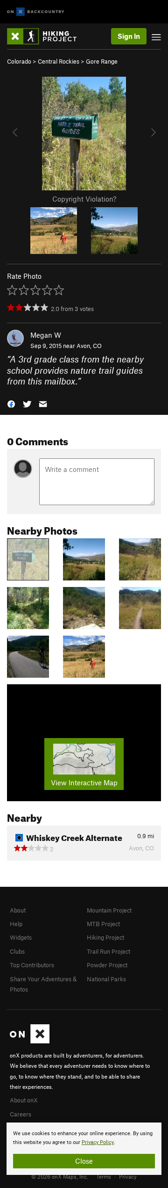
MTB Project (103, 923)
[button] (11, 403)
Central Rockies (58, 61)
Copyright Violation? (84, 199)
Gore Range (102, 61)
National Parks (106, 979)
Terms (103, 1176)
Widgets (21, 937)
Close (84, 1161)
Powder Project (107, 965)
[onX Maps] (29, 1041)
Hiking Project (105, 937)
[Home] (46, 36)
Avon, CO (89, 345)
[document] (84, 1148)
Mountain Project (109, 910)
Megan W (45, 335)
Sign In (129, 36)
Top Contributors (32, 965)
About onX (24, 1100)
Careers (20, 1114)
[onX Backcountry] (35, 11)
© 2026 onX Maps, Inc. (59, 1176)
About (18, 910)
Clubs (17, 951)
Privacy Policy (98, 1142)
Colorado (19, 61)
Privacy (128, 1176)
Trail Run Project (108, 951)
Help (16, 923)
